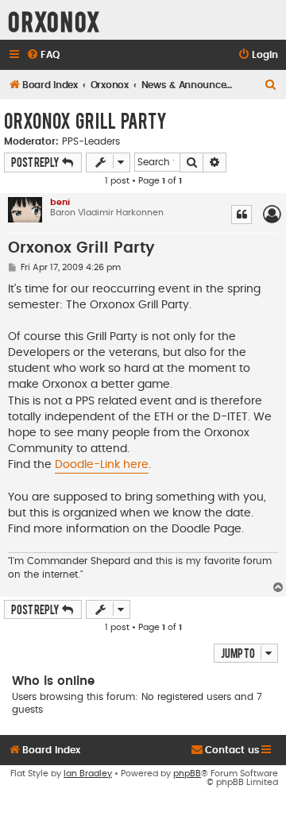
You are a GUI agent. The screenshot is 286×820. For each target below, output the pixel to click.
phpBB (187, 773)
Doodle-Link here (102, 464)
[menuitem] (43, 55)
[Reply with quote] (241, 214)
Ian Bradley (88, 773)
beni (60, 202)
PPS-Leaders (91, 141)
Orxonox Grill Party (85, 120)
